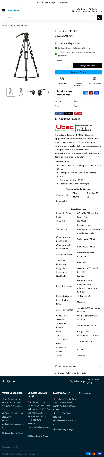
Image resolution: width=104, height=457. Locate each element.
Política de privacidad (10, 447)
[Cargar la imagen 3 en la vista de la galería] (31, 92)
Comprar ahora (78, 72)
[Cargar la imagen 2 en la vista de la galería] (21, 92)
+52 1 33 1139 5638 (92, 381)
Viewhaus (13, 454)
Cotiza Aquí (85, 393)
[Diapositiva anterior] (17, 3)
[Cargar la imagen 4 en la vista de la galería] (41, 92)
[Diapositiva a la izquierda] (4, 92)
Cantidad (58, 60)
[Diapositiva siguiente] (87, 3)
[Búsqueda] (99, 17)
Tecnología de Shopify (27, 454)
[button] (4, 10)
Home (4, 25)
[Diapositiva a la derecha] (48, 92)
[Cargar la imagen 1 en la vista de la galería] (10, 92)
